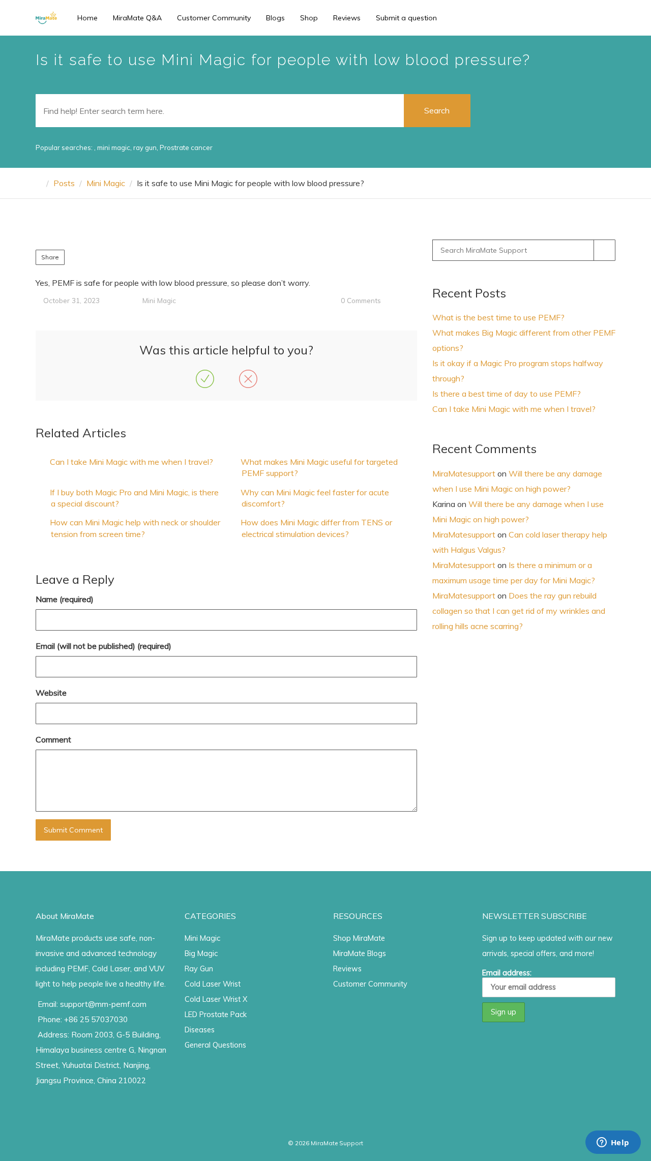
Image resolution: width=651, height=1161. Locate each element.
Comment (53, 739)
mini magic (113, 147)
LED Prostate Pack (216, 1014)
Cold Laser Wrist (213, 984)
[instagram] (574, 18)
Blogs (275, 17)
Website (51, 693)
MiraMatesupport (463, 473)
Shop (309, 17)
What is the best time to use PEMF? (498, 317)
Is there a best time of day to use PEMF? (506, 394)
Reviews (347, 17)
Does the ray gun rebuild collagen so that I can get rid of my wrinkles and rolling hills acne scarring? (518, 610)
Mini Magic (105, 183)
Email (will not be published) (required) (103, 646)
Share (50, 257)
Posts (64, 183)
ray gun (145, 147)
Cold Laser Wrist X (216, 999)
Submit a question (406, 17)
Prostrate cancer (186, 147)
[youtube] (588, 18)
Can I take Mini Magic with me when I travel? (131, 462)
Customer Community (214, 17)
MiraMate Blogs (359, 953)
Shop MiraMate (359, 938)
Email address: (506, 972)
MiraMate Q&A (137, 17)
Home (87, 17)
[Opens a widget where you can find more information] (613, 1143)
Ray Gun (199, 968)
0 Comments (361, 300)
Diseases (200, 1029)
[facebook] (561, 18)
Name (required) (65, 599)
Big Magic (201, 953)
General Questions (215, 1045)
